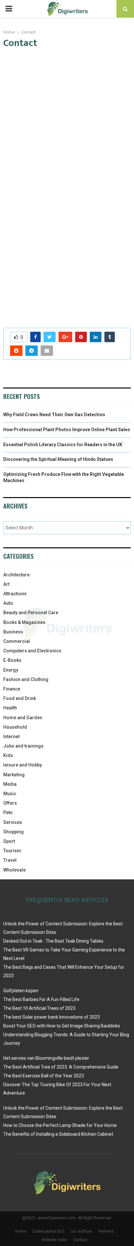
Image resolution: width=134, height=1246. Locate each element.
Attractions (15, 593)
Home (20, 1231)
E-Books (12, 660)
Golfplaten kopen (20, 990)
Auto (8, 603)
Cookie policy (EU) (48, 1231)
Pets (8, 812)
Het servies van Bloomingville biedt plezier (46, 1058)
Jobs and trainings (23, 746)
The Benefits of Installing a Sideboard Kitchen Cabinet (58, 1134)
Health (10, 707)
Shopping (13, 831)
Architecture (16, 574)
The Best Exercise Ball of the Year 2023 (43, 1075)
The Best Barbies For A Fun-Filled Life (41, 999)
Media (10, 784)
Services (12, 822)
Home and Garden (22, 717)
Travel (10, 860)
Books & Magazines (24, 622)
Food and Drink (19, 698)
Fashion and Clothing (25, 679)
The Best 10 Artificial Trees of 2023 (39, 1008)
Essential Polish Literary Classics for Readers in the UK (62, 444)
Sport (9, 841)
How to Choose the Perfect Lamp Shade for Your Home (60, 1125)
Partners (106, 1231)
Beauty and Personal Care (30, 612)
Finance (11, 688)
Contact (80, 1240)
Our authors (81, 1231)
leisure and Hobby (22, 764)
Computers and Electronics (32, 650)
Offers (10, 803)
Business (13, 631)
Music (9, 793)
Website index (54, 1240)
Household (15, 727)
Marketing (14, 774)
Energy (10, 670)
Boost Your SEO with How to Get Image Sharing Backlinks (61, 1025)
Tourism (12, 850)
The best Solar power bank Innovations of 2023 (51, 1017)
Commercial (16, 641)
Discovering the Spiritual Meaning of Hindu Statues (58, 459)
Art (6, 584)
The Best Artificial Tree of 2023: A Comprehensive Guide (60, 1067)
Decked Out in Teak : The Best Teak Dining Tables (53, 941)
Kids (8, 755)
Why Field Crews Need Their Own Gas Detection (54, 414)
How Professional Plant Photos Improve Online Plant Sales (66, 429)
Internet (11, 736)
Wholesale (14, 870)
